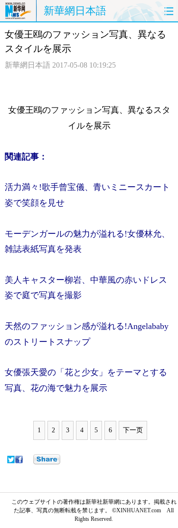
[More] (46, 459)
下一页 (133, 430)
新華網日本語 (75, 11)
